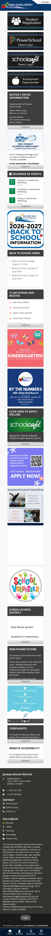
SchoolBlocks (29, 926)
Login (25, 917)
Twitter (9, 827)
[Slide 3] (26, 721)
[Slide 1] (22, 721)
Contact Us (10, 811)
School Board (11, 803)
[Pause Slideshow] (9, 721)
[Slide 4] (28, 721)
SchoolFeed (43, 926)
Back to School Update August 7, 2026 (23, 263)
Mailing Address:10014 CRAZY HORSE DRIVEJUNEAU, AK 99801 (19, 781)
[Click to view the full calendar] (10, 174)
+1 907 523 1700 (14, 790)
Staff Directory (12, 807)
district (9, 800)
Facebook (10, 830)
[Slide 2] (24, 721)
